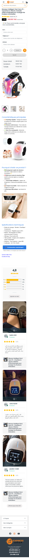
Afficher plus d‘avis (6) (14, 506)
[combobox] (12, 5)
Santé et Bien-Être (7, 254)
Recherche (25, 5)
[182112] (24, 50)
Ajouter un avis (14, 296)
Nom (4, 29)
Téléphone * (6, 36)
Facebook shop (6, 256)
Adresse (5, 42)
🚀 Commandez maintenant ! (14, 247)
